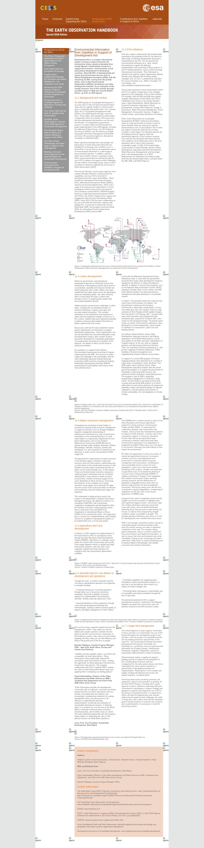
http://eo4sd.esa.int (92, 809)
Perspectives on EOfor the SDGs (102, 20)
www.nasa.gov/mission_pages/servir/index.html (104, 820)
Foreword (57, 19)
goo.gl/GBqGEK (133, 816)
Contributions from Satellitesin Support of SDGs (134, 20)
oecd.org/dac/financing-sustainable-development (140, 831)
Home (45, 19)
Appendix (157, 19)
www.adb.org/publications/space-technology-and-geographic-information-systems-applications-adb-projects (116, 825)
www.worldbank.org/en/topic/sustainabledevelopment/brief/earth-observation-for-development (114, 804)
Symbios (117, 845)
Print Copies (87, 845)
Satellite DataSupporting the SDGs (76, 20)
